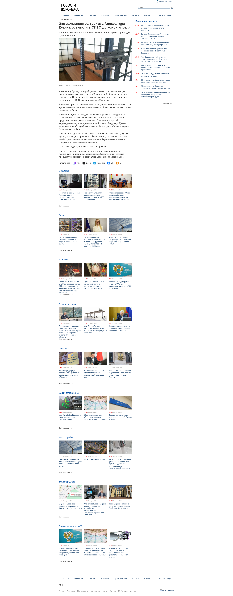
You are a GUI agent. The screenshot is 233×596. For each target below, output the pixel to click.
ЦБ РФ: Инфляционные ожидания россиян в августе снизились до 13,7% (69, 240)
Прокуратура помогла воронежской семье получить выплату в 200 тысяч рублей (94, 196)
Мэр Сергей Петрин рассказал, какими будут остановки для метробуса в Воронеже (95, 329)
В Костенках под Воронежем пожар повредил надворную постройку (155, 81)
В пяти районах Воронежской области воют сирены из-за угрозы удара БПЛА (155, 67)
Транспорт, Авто (67, 482)
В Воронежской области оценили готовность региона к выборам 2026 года (94, 373)
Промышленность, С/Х (70, 526)
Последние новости (146, 21)
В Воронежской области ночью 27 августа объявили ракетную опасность (155, 28)
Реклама (71, 591)
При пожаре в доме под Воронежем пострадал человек (155, 75)
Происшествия (120, 15)
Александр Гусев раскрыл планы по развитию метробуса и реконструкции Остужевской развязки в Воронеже (95, 509)
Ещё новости (64, 206)
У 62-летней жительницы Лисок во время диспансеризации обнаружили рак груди (69, 196)
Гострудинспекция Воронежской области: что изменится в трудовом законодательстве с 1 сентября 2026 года (95, 241)
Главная (65, 15)
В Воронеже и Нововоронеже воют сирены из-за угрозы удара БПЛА (155, 43)
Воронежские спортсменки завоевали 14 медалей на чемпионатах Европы (120, 328)
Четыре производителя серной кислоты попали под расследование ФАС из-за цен (69, 551)
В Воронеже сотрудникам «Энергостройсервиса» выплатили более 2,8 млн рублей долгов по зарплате (95, 551)
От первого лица (163, 15)
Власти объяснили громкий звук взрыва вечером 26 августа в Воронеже (154, 51)
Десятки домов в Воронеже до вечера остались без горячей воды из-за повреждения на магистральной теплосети (120, 463)
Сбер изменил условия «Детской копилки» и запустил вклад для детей (95, 417)
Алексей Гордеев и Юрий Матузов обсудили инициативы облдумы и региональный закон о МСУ (120, 196)
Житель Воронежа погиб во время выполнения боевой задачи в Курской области (155, 36)
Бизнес (147, 15)
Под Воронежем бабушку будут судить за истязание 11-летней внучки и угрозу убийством (154, 59)
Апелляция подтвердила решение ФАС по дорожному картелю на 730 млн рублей (120, 285)
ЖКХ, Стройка (66, 437)
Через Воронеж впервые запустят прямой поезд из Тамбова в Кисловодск (119, 506)
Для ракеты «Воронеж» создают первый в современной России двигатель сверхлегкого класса (119, 552)
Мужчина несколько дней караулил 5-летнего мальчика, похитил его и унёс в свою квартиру (94, 285)
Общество (78, 15)
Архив (113, 591)
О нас (61, 591)
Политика (92, 15)
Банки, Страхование (69, 393)
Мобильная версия (166, 1)
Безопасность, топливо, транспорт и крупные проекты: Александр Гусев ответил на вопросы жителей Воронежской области (70, 331)
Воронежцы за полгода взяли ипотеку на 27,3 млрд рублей (120, 417)
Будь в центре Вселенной (94, 459)
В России (105, 15)
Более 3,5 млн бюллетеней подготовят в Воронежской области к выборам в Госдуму (120, 373)
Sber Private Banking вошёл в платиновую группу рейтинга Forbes (70, 417)
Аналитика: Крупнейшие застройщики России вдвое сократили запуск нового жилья (120, 240)
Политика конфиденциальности (92, 591)
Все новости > (167, 103)
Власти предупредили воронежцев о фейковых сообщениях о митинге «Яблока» (69, 373)
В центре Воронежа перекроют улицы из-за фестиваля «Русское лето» (70, 506)
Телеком (135, 15)
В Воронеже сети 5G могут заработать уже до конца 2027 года (155, 87)
